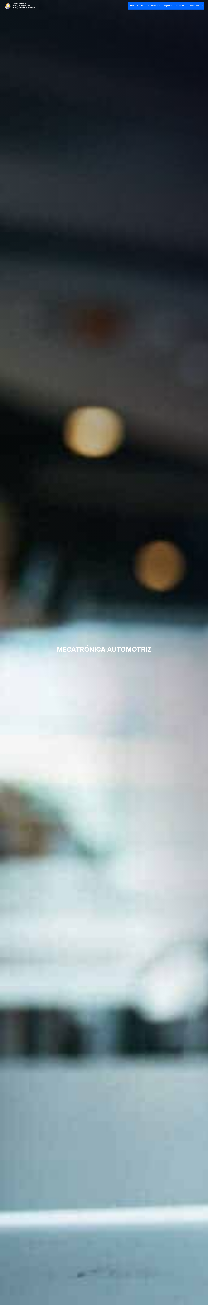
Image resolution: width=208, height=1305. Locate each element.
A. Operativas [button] (153, 6)
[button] (159, 6)
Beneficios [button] (180, 6)
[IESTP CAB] (20, 5)
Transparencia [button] (195, 6)
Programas (168, 6)
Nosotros (140, 6)
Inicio (132, 6)
